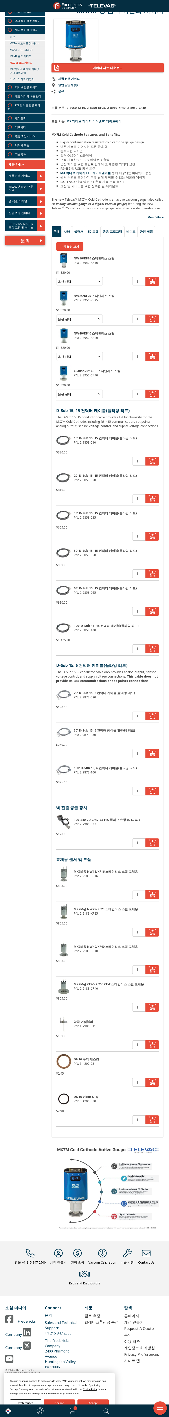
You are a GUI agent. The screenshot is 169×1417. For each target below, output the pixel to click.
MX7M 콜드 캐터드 (21, 63)
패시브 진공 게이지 (26, 87)
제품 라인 (15, 164)
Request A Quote (139, 1328)
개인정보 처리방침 (139, 1347)
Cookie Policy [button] (90, 1389)
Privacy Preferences (141, 1354)
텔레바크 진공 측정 (101, 1322)
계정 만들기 (58, 1262)
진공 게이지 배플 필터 (28, 96)
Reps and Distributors (84, 1283)
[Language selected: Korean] (7, 1411)
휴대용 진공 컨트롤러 (27, 20)
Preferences (25, 1403)
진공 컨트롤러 (23, 11)
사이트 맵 (132, 1360)
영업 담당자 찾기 (69, 85)
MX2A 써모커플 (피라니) (24, 43)
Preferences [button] (72, 1393)
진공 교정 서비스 (25, 136)
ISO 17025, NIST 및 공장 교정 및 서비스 (21, 225)
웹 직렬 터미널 (18, 201)
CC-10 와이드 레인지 (22, 79)
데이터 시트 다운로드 (107, 68)
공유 (61, 91)
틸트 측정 (92, 1315)
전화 (30, 1262)
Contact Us (146, 1262)
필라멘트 (20, 118)
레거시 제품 (22, 145)
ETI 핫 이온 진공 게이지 (24, 107)
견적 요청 (77, 1262)
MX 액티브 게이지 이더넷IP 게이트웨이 (24, 71)
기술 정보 (20, 154)
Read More (156, 217)
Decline (59, 1403)
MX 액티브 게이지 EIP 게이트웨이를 (85, 173)
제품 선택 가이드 (19, 176)
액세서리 (20, 127)
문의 (25, 240)
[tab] (56, 231)
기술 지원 (127, 1262)
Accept (92, 1403)
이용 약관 (132, 1341)
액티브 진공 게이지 (26, 29)
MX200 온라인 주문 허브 (21, 188)
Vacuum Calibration (102, 1262)
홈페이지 (131, 1315)
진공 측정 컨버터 (19, 213)
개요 (12, 37)
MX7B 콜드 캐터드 (20, 56)
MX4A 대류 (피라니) (21, 50)
